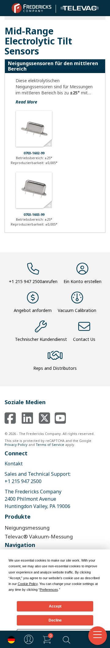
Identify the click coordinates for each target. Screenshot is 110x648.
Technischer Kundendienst (41, 339)
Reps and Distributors (55, 368)
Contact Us (84, 339)
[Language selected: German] (10, 639)
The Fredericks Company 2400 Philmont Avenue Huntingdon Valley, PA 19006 (37, 499)
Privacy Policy (16, 444)
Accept (55, 606)
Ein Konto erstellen (82, 281)
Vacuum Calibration (77, 310)
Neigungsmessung (27, 527)
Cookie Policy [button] (28, 584)
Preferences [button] (49, 589)
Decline (55, 620)
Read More (26, 102)
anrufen (33, 281)
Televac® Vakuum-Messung (39, 536)
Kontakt (14, 463)
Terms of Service (50, 444)
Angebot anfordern (33, 310)
